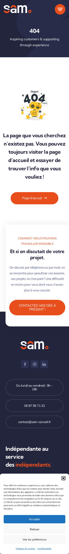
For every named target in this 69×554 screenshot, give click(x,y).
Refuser (34, 529)
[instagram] (34, 364)
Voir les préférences (35, 539)
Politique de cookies (25, 548)
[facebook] (25, 364)
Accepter (34, 519)
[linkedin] (44, 364)
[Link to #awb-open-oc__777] (60, 9)
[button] (63, 478)
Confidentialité (44, 548)
